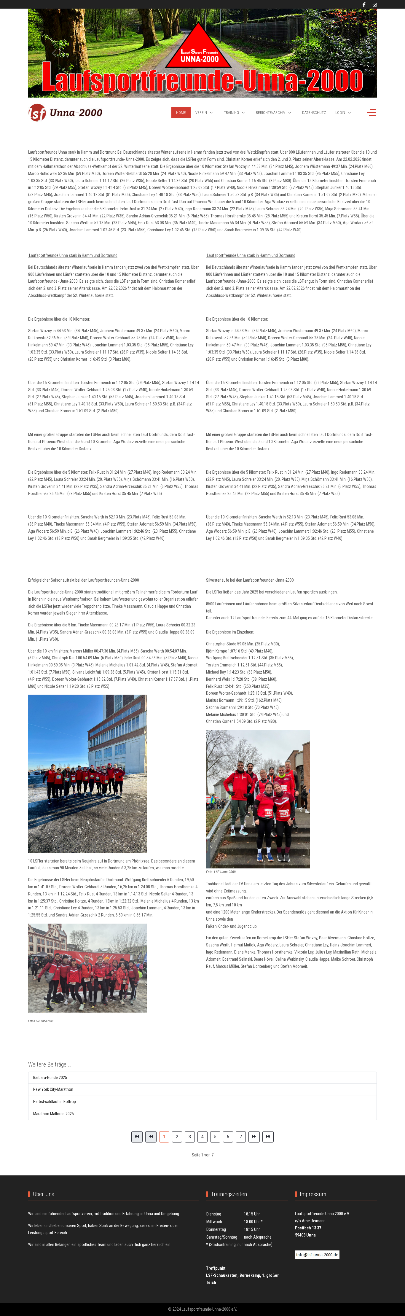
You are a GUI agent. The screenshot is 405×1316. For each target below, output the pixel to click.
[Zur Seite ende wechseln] (268, 1136)
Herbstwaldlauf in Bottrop (54, 1101)
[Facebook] (364, 5)
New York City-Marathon (53, 1089)
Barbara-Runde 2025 (50, 1077)
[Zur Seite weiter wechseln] (254, 1136)
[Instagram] (375, 5)
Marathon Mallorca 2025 (53, 1113)
